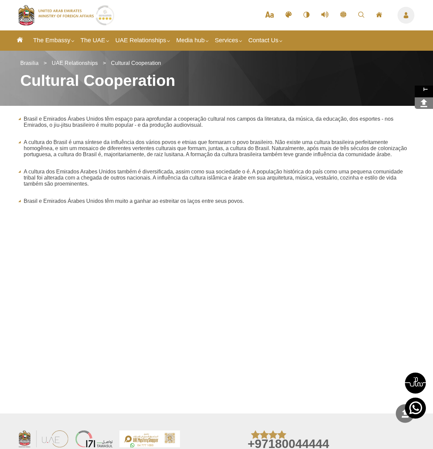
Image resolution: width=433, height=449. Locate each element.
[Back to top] (405, 413)
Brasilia (29, 63)
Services (226, 40)
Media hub (190, 40)
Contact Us (263, 40)
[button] (415, 383)
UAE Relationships (140, 40)
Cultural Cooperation (136, 63)
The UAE (93, 40)
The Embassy (51, 40)
